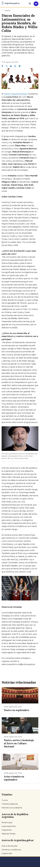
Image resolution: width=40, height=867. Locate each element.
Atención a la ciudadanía (12, 808)
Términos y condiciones (11, 850)
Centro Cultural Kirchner (15, 94)
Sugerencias (7, 853)
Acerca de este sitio (9, 846)
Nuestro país (7, 823)
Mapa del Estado (8, 834)
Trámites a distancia (10, 804)
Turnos (5, 800)
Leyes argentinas (9, 826)
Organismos (7, 830)
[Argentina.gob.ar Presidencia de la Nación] (11, 3)
